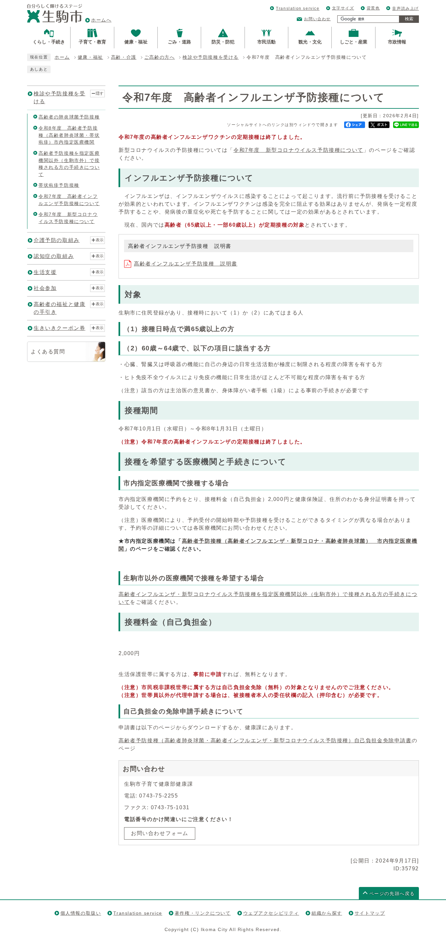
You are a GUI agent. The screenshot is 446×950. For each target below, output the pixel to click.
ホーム (62, 57)
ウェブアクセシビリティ (271, 913)
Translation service (297, 8)
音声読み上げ (405, 8)
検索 (409, 18)
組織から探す (326, 913)
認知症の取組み (54, 256)
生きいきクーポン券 (59, 328)
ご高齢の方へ (159, 57)
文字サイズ (343, 8)
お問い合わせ (317, 19)
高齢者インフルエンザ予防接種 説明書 (185, 263)
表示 (100, 240)
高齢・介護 (123, 57)
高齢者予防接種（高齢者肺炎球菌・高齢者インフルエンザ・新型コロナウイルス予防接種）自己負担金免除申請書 (265, 740)
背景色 (373, 8)
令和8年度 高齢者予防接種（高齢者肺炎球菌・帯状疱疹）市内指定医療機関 (69, 135)
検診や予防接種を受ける (211, 57)
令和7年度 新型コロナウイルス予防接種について (298, 150)
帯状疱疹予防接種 (59, 185)
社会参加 (45, 288)
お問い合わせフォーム (159, 833)
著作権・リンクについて (203, 913)
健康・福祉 (90, 57)
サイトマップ (370, 913)
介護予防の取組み (57, 240)
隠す (100, 93)
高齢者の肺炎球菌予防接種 (69, 117)
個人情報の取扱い (80, 913)
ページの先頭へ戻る (392, 893)
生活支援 (45, 272)
